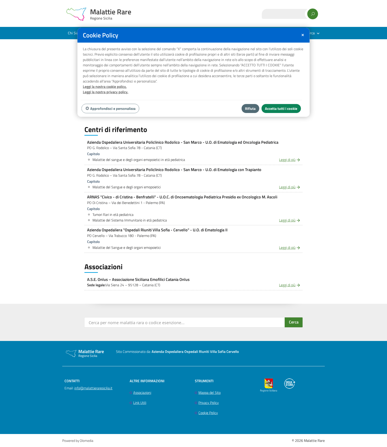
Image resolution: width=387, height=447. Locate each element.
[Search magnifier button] (294, 322)
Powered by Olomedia (77, 440)
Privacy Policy (208, 402)
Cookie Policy (208, 412)
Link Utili (139, 402)
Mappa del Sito (209, 392)
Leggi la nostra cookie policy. (105, 86)
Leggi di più (287, 159)
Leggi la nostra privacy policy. (105, 92)
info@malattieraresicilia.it (93, 388)
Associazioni (142, 392)
